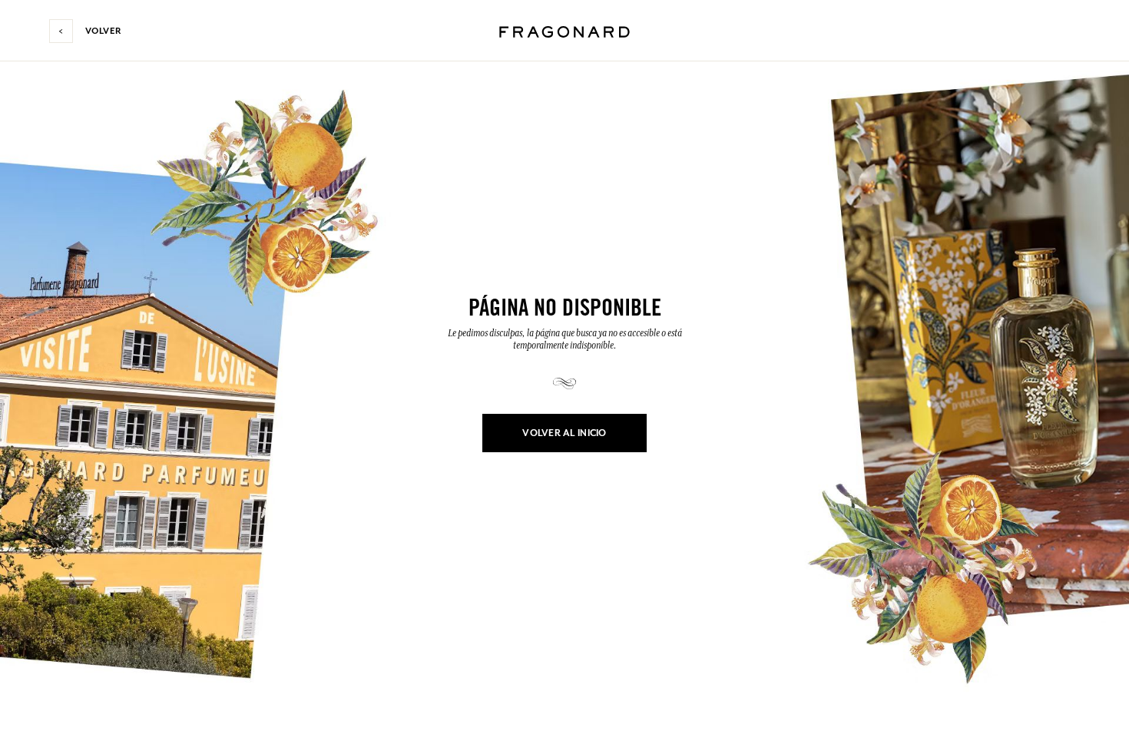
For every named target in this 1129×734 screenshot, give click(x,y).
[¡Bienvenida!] (564, 29)
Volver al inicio (564, 433)
